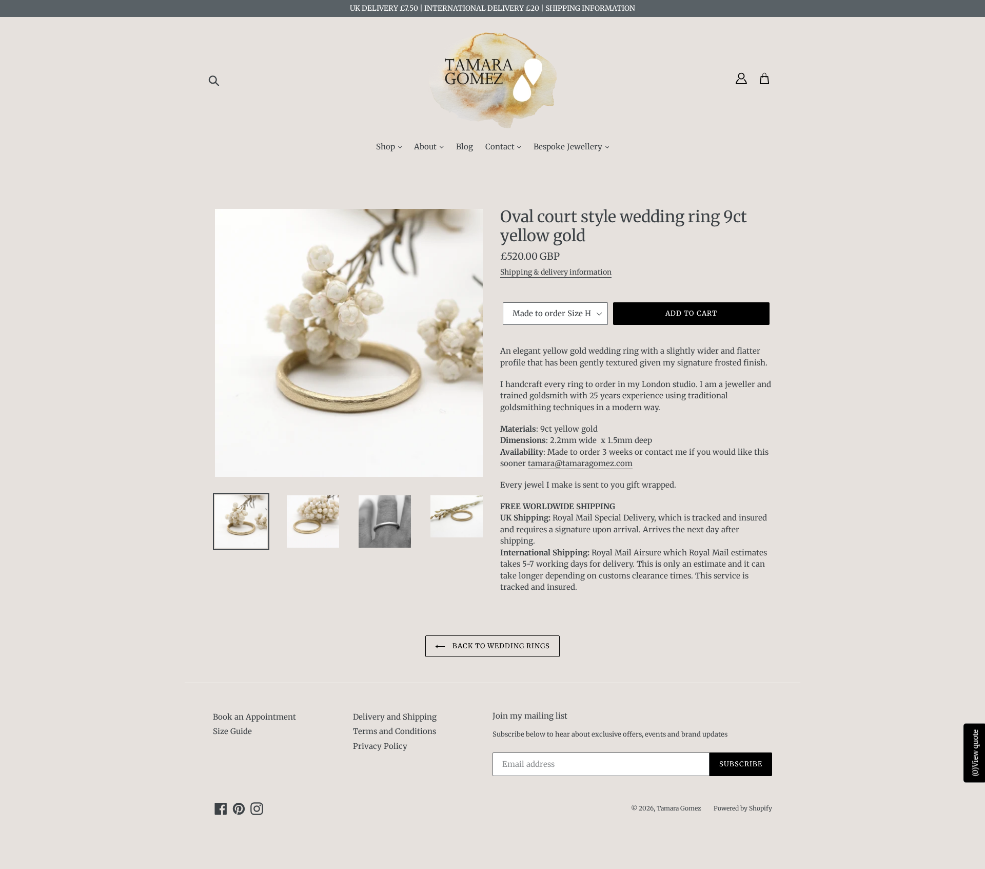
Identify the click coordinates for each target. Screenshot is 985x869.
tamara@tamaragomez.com (580, 463)
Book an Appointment (254, 717)
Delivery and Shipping (395, 717)
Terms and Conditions (394, 731)
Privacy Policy (380, 746)
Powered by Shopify (743, 808)
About (426, 146)
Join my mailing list (530, 716)
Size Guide (232, 731)
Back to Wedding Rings (500, 646)
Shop (386, 146)
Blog (464, 146)
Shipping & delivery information (556, 272)
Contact (501, 146)
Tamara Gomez (679, 808)
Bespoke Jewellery (569, 146)
